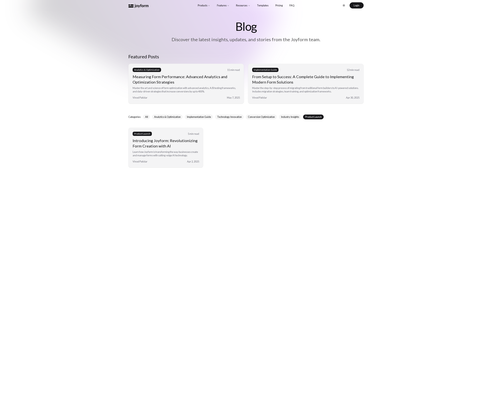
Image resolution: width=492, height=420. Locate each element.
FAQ (291, 5)
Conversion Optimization (261, 116)
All (146, 116)
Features (222, 5)
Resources (241, 5)
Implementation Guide (199, 116)
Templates (262, 5)
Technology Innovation (229, 116)
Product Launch (313, 116)
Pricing (279, 5)
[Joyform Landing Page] (139, 5)
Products (202, 5)
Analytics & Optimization (167, 116)
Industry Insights (290, 116)
